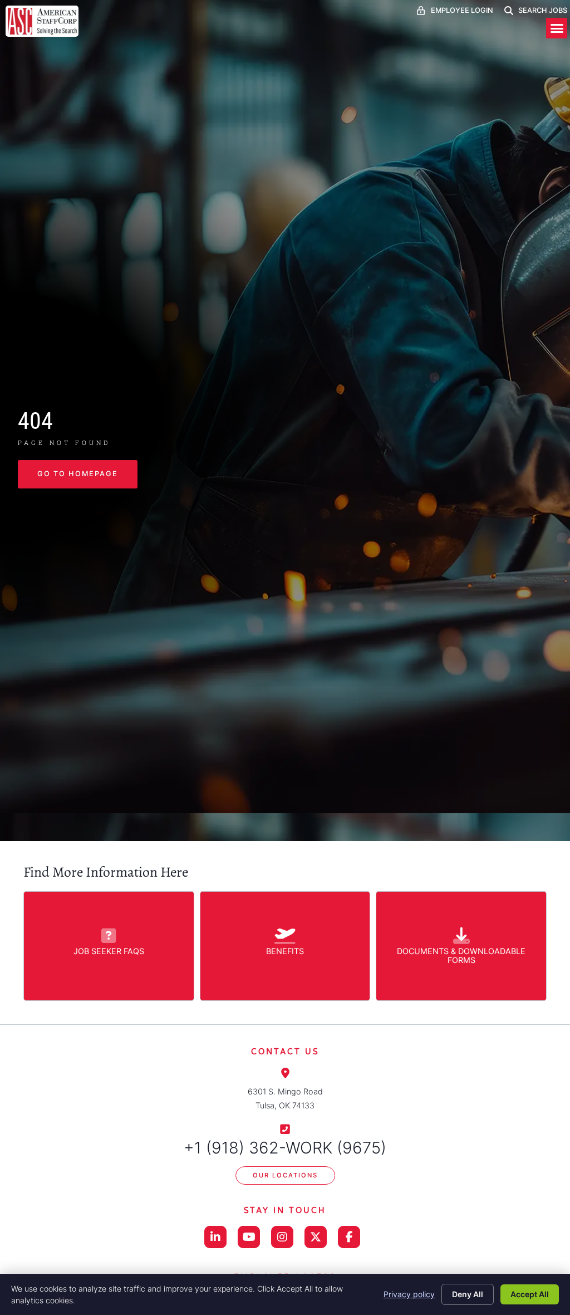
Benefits (285, 951)
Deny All (467, 1294)
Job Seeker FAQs (108, 951)
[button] (556, 28)
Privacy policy (409, 1294)
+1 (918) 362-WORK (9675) (285, 1147)
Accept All (529, 1294)
